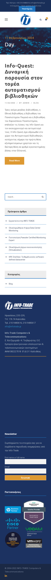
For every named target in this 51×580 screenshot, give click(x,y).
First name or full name (15, 457)
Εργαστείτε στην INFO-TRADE (22, 221)
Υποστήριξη (27, 9)
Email (7, 467)
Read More (14, 160)
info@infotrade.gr (38, 3)
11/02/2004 (10, 103)
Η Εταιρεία (14, 6)
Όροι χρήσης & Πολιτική (31, 6)
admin (26, 103)
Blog (36, 103)
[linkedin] (6, 576)
